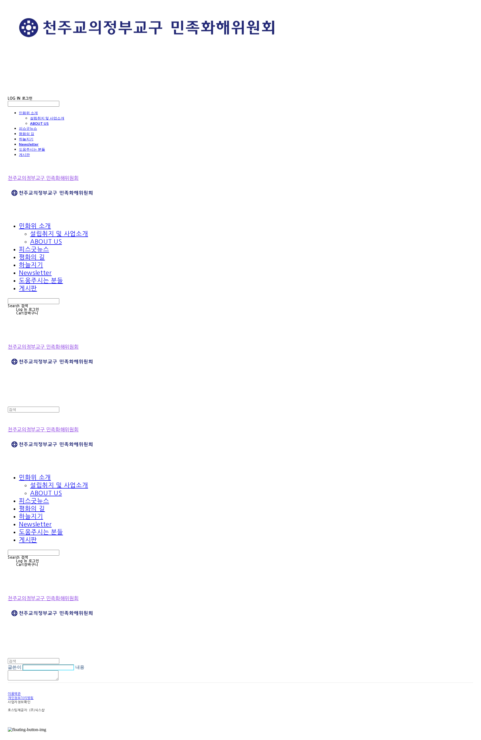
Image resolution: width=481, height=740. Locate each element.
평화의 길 (26, 133)
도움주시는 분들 (32, 149)
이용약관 (14, 693)
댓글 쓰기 (70, 679)
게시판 (24, 154)
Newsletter (29, 144)
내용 (80, 667)
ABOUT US (39, 123)
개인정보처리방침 (21, 698)
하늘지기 (26, 138)
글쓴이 (14, 667)
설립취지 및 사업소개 (47, 118)
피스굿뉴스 (28, 128)
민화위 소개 (28, 112)
